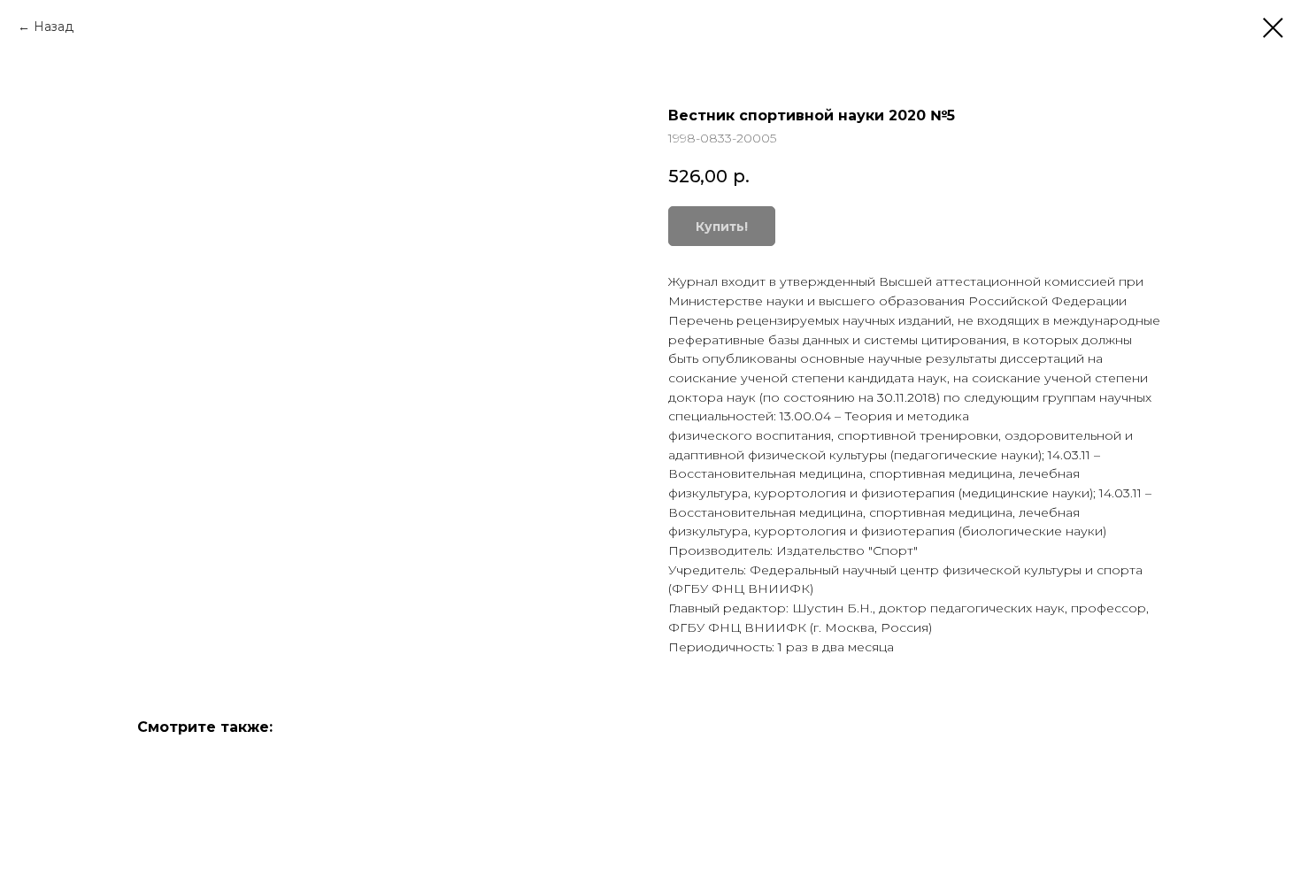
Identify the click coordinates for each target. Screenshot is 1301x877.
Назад (53, 27)
